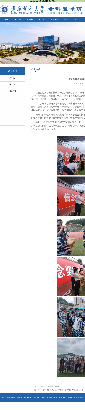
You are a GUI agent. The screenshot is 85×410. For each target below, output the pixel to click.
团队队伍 (30, 19)
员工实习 (12, 91)
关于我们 (18, 19)
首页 (6, 19)
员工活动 (12, 78)
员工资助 (12, 84)
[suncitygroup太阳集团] (41, 6)
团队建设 (42, 19)
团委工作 (66, 19)
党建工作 (54, 19)
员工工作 (79, 19)
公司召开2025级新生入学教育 (49, 386)
